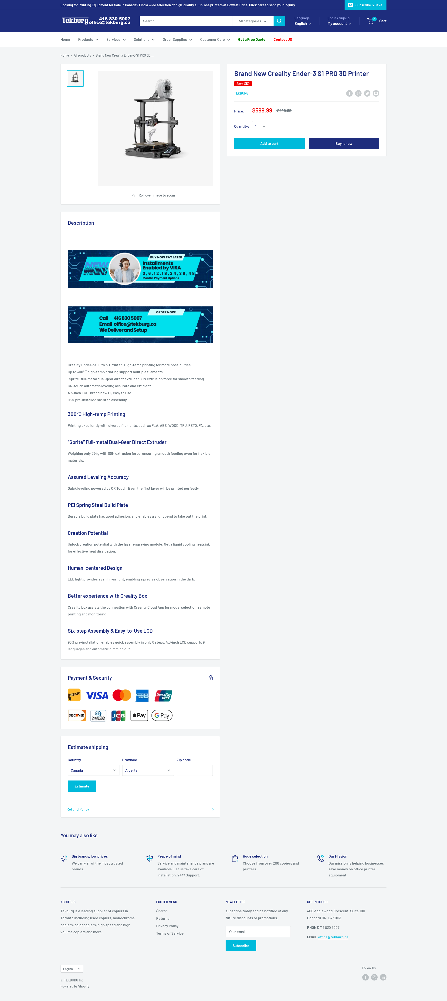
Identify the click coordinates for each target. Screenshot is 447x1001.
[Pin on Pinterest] (358, 93)
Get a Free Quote (251, 39)
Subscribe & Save (369, 5)
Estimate (82, 786)
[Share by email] (376, 93)
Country (74, 759)
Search (162, 910)
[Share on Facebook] (349, 93)
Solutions (141, 39)
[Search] (279, 21)
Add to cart (269, 143)
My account (338, 23)
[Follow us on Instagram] (374, 977)
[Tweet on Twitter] (367, 93)
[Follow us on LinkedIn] (383, 977)
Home (65, 39)
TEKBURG (241, 93)
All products (82, 55)
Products (85, 39)
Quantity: (241, 126)
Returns (162, 918)
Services (113, 39)
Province (129, 759)
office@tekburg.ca (333, 937)
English (68, 969)
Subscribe (241, 945)
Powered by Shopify (75, 986)
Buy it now (343, 143)
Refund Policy (78, 809)
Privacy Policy (167, 925)
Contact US (283, 39)
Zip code (184, 759)
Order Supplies (175, 39)
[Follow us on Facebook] (365, 977)
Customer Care (212, 39)
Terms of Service (170, 933)
